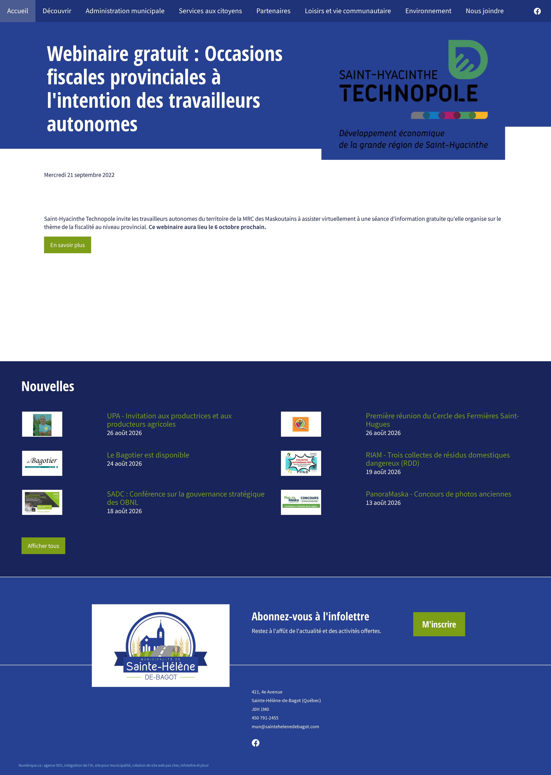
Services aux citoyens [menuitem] (210, 10)
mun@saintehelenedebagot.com (285, 726)
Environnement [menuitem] (428, 10)
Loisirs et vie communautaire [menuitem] (348, 10)
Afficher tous (43, 546)
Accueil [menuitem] (17, 10)
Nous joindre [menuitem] (485, 10)
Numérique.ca (30, 765)
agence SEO (53, 765)
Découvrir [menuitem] (57, 10)
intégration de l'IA (78, 765)
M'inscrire (439, 624)
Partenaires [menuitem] (273, 10)
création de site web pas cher (155, 765)
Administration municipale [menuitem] (125, 10)
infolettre (188, 765)
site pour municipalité (112, 765)
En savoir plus (67, 245)
